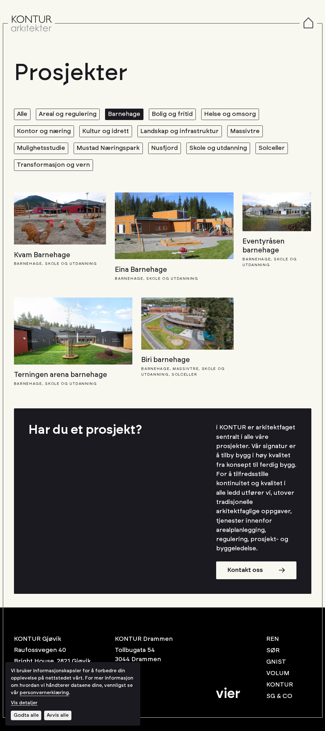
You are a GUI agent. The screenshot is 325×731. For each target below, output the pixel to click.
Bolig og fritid (172, 114)
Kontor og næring (44, 131)
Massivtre (245, 131)
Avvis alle (58, 715)
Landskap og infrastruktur (179, 131)
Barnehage (124, 114)
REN (272, 639)
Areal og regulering (67, 114)
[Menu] (308, 23)
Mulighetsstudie (41, 148)
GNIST (276, 662)
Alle (22, 114)
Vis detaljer (24, 703)
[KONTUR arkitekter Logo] (31, 23)
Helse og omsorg (230, 114)
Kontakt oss (245, 570)
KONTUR (279, 684)
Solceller (271, 148)
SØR (273, 650)
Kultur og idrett (105, 131)
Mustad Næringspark (108, 148)
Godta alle (26, 715)
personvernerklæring (44, 692)
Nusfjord (164, 148)
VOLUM (277, 673)
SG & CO (279, 696)
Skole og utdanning (218, 148)
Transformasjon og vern (53, 165)
